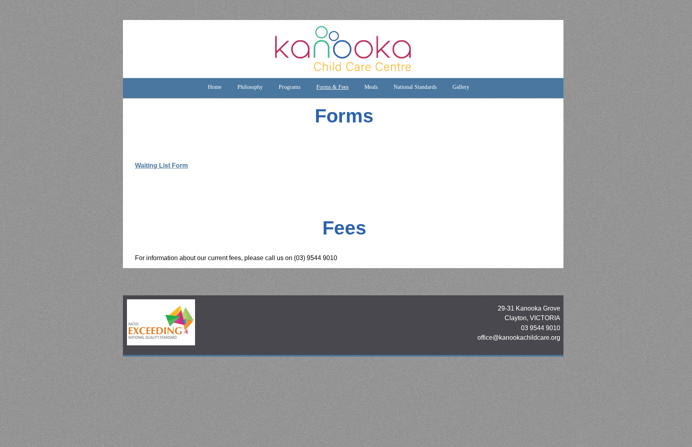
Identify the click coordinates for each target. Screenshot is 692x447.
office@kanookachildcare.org (518, 337)
